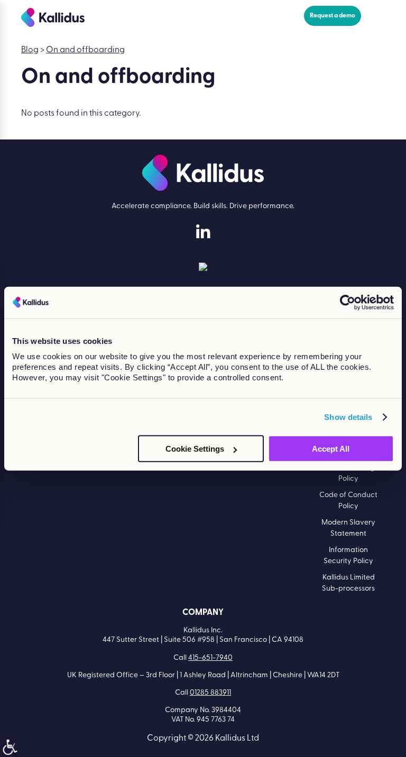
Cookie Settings (194, 448)
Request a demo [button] (332, 16)
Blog (30, 50)
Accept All (330, 448)
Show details (348, 416)
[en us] (203, 269)
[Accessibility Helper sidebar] (10, 747)
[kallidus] (203, 234)
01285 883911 (210, 693)
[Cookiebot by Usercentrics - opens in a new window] (347, 302)
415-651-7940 (210, 658)
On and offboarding (85, 50)
